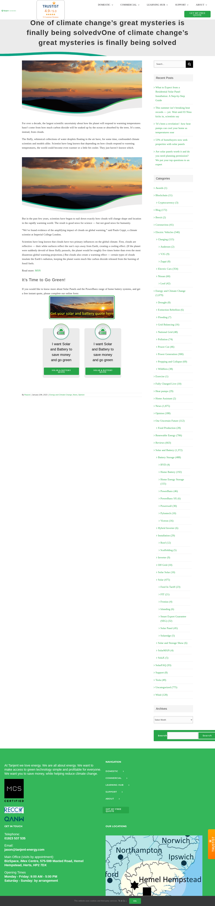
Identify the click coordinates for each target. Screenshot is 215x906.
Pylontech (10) (168, 513)
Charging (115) (166, 239)
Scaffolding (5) (168, 550)
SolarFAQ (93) (163, 665)
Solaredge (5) (167, 635)
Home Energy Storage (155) (172, 481)
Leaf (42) (165, 283)
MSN (38, 270)
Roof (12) (165, 542)
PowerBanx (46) (169, 491)
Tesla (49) (160, 680)
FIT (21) (165, 594)
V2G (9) (164, 254)
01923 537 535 (14, 838)
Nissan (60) (164, 276)
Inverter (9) (164, 557)
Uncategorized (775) (166, 687)
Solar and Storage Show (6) (172, 642)
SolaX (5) (163, 657)
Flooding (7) (164, 317)
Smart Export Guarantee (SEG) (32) (173, 618)
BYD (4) (165, 464)
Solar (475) (164, 579)
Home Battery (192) (171, 471)
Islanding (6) (167, 609)
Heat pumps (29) (164, 391)
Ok (135, 901)
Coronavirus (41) (164, 224)
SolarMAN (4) (165, 650)
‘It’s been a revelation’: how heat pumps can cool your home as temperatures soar (173, 128)
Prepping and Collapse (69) (172, 361)
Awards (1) (161, 187)
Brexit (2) (160, 217)
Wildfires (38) (165, 368)
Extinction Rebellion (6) (171, 309)
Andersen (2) (167, 246)
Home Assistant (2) (165, 398)
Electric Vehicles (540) (167, 232)
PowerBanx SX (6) (170, 498)
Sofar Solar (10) (166, 572)
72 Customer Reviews (51, 17)
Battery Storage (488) (169, 457)
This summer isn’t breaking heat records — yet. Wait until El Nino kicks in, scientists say (173, 112)
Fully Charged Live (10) (168, 383)
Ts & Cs (122, 901)
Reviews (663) (163, 442)
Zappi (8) (165, 261)
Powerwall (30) (168, 505)
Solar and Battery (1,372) (169, 450)
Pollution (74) (165, 339)
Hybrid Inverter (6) (168, 528)
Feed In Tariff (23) (170, 586)
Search (162, 736)
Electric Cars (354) (168, 268)
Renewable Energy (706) (168, 435)
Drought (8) (164, 302)
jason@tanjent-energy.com (24, 849)
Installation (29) (166, 535)
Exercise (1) (161, 376)
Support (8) (161, 672)
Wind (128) (161, 694)
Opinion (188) (163, 413)
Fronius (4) (166, 601)
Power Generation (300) (171, 354)
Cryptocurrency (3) (168, 202)
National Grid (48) (168, 332)
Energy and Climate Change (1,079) (170, 293)
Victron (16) (166, 520)
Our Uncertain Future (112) (170, 420)
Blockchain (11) (163, 195)
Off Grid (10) (165, 564)
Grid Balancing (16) (168, 324)
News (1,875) (162, 405)
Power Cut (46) (166, 346)
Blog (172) (161, 209)
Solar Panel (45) (169, 628)
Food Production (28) (169, 427)
